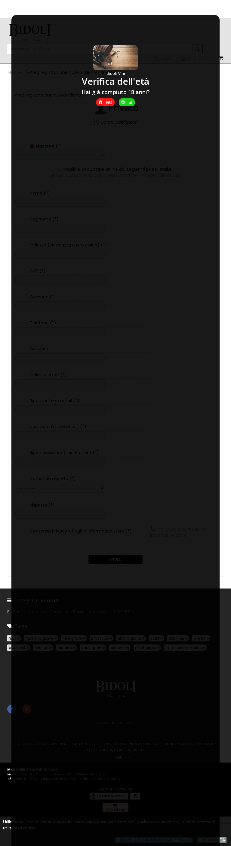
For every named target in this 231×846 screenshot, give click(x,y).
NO (107, 102)
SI (128, 102)
